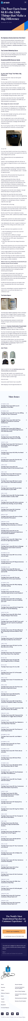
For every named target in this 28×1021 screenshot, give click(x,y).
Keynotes (3, 987)
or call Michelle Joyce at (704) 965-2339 (14, 936)
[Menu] (25, 2)
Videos (2, 990)
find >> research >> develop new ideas (13, 45)
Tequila (2, 999)
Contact (3, 1001)
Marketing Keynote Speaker (21, 998)
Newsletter (3, 1004)
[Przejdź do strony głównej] (5, 2)
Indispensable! (20, 64)
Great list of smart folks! (10, 56)
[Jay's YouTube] (7, 1014)
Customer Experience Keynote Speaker (19, 988)
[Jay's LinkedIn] (12, 1014)
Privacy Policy (22, 1017)
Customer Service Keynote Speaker (21, 994)
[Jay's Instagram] (2, 1014)
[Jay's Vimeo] (17, 1014)
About (2, 984)
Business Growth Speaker (20, 1001)
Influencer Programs (5, 993)
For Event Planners (5, 1007)
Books (2, 996)
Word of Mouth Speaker (20, 991)
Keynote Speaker (18, 984)
